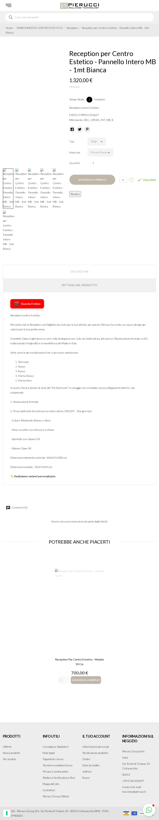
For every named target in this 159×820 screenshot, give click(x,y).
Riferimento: (76, 120)
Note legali (49, 752)
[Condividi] (72, 129)
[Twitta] (80, 129)
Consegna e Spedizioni (55, 746)
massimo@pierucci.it (134, 791)
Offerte (7, 746)
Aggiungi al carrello (92, 179)
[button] (149, 810)
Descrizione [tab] (80, 271)
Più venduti (9, 759)
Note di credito (90, 765)
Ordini (86, 759)
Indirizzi (87, 771)
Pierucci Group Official (56, 796)
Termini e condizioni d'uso (58, 765)
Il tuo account (96, 736)
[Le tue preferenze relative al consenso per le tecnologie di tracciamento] (6, 813)
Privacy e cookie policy (55, 771)
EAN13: (73, 115)
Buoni (85, 777)
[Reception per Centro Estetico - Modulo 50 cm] (79, 601)
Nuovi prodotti (11, 752)
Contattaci (49, 790)
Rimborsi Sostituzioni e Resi (59, 777)
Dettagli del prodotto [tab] (79, 285)
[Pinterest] (87, 129)
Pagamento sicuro (53, 759)
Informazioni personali (95, 746)
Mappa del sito (51, 783)
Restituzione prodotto (95, 752)
